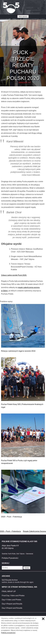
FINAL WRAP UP (9, 591)
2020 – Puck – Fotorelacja (11, 517)
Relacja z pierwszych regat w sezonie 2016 (18, 351)
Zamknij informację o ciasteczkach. (43, 618)
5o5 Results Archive (10, 580)
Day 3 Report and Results (12, 608)
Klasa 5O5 (6, 3)
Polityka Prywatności (10, 558)
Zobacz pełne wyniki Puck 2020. (14, 275)
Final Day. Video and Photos (13, 595)
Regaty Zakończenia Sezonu (34, 531)
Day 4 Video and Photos (11, 600)
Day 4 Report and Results (12, 604)
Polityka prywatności (8, 633)
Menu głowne (23, 16)
